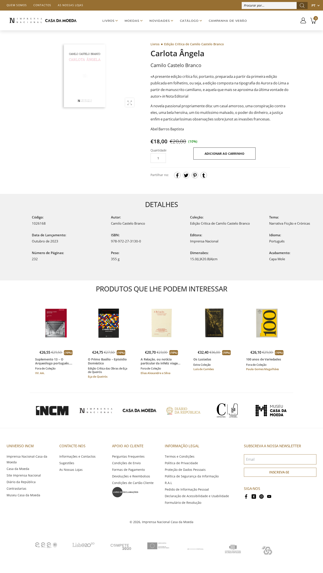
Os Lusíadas (202, 359)
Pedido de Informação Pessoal (187, 489)
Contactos (42, 5)
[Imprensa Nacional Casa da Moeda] (43, 20)
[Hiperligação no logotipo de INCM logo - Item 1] (52, 410)
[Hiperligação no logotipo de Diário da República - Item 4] (183, 410)
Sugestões (66, 463)
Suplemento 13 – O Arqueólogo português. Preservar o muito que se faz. (54, 361)
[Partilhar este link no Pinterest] (195, 175)
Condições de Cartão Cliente (133, 483)
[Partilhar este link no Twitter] (186, 175)
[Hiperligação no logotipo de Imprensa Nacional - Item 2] (96, 410)
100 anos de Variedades (263, 359)
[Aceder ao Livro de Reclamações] (125, 492)
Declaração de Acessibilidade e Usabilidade (197, 496)
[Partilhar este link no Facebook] (177, 175)
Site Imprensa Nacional (24, 475)
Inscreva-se (279, 472)
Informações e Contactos (77, 456)
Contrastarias (16, 488)
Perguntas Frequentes (128, 456)
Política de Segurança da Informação (192, 476)
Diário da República (21, 482)
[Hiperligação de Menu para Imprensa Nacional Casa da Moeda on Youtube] (269, 496)
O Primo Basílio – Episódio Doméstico (107, 361)
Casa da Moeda (18, 469)
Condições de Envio (126, 463)
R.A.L (168, 483)
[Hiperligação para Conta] (302, 20)
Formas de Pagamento (128, 469)
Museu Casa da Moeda (23, 495)
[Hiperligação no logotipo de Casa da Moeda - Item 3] (139, 410)
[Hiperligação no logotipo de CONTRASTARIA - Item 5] (227, 410)
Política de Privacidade (181, 463)
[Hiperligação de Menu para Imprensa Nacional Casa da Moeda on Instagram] (261, 496)
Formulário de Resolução (183, 502)
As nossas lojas (70, 5)
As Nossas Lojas (71, 469)
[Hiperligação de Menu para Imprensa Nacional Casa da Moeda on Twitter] (254, 496)
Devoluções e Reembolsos (131, 476)
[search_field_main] (302, 5)
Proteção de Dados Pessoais (185, 469)
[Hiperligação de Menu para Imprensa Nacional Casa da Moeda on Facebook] (246, 496)
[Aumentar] (129, 102)
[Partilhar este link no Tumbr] (203, 175)
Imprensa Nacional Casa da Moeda (167, 522)
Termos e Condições (179, 456)
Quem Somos (17, 5)
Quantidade (159, 150)
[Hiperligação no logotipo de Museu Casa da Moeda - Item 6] (271, 410)
